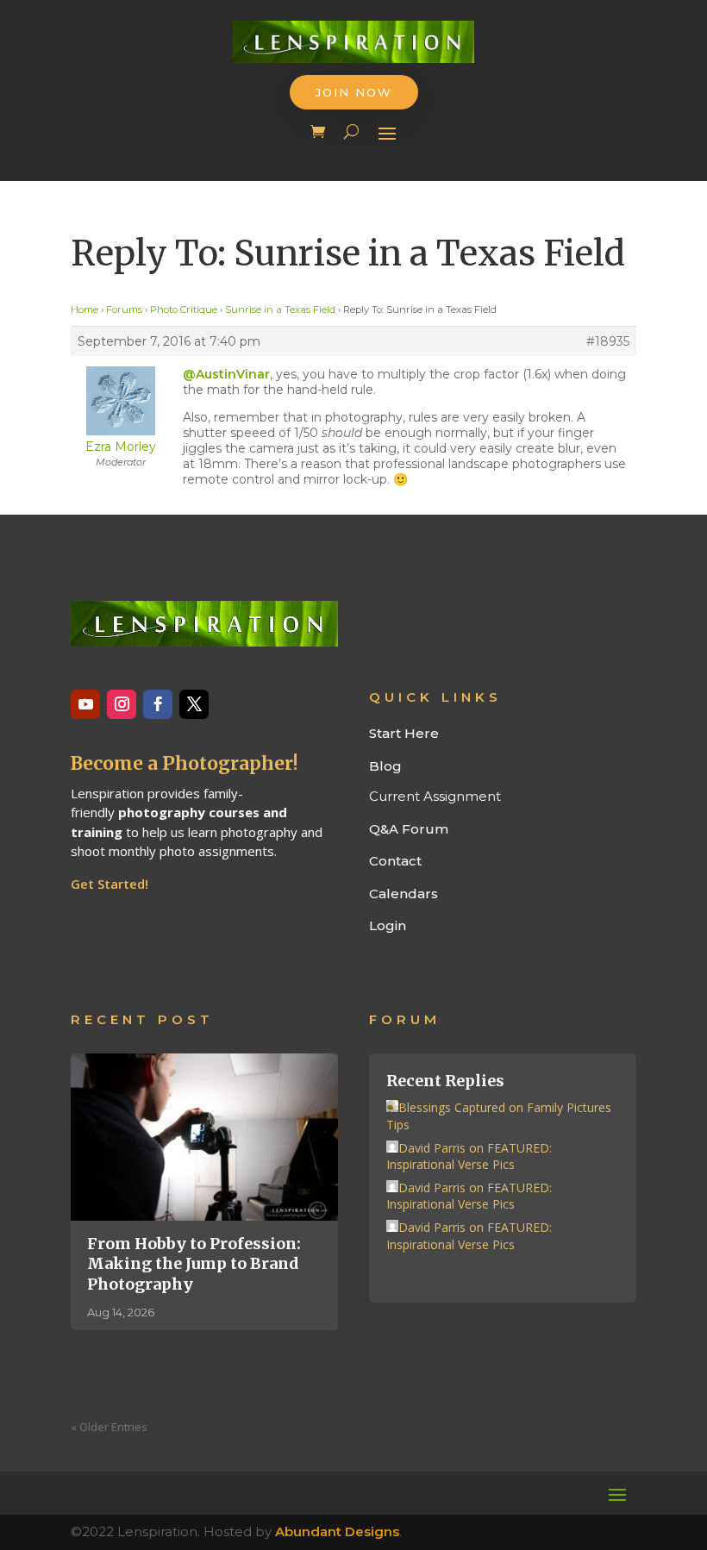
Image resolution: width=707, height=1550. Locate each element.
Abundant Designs (337, 1531)
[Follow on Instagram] (121, 704)
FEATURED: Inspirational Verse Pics (469, 1156)
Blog (385, 766)
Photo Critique (183, 309)
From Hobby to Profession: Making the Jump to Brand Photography (194, 1264)
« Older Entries (109, 1426)
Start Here (404, 733)
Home (84, 309)
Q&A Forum (408, 829)
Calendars (403, 893)
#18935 (607, 341)
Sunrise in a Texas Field (280, 309)
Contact (395, 861)
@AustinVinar (226, 374)
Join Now (354, 92)
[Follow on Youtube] (85, 704)
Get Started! (109, 883)
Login (387, 925)
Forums (124, 309)
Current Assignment (435, 796)
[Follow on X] (194, 704)
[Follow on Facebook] (157, 704)
